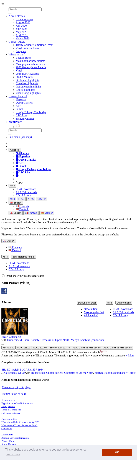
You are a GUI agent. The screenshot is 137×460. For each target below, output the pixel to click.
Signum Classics (25, 118)
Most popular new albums (30, 60)
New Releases (17, 15)
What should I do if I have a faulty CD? (20, 422)
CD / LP (41, 199)
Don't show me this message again (24, 275)
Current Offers (17, 41)
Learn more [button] (13, 454)
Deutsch (24, 209)
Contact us (6, 428)
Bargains (21, 51)
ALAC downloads (26, 192)
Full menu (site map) (20, 136)
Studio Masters (24, 76)
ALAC (31, 199)
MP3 (12, 185)
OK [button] (117, 452)
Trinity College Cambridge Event (34, 44)
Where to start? (17, 54)
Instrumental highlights (28, 86)
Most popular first (94, 312)
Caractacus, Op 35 (14, 372)
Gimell (19, 108)
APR (18, 105)
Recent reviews (24, 19)
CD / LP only (23, 195)
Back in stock (23, 57)
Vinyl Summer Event (27, 48)
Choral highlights (25, 89)
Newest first (90, 308)
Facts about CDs (9, 419)
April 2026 (22, 35)
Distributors (7, 434)
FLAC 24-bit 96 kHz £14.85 (87, 347)
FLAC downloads (26, 189)
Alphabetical (91, 315)
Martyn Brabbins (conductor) (87, 339)
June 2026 (21, 28)
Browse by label (18, 96)
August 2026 (23, 22)
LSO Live (21, 115)
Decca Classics (24, 102)
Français (24, 206)
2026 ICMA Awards (27, 73)
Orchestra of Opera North (54, 339)
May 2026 (21, 32)
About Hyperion (9, 444)
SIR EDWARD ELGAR (22, 369)
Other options (124, 302)
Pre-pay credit (8, 406)
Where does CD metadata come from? (19, 425)
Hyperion (21, 99)
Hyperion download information (17, 403)
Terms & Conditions (11, 409)
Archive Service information (15, 437)
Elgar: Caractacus (11, 336)
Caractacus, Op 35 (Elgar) (16, 387)
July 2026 (21, 25)
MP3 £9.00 (8, 347)
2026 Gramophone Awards (31, 67)
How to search (8, 400)
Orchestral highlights (27, 80)
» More (130, 355)
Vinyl (19, 70)
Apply (19, 182)
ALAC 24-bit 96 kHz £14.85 (117, 347)
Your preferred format (23, 256)
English (17, 213)
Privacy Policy (8, 441)
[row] (68, 332)
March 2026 (22, 38)
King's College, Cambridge (31, 112)
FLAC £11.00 (23, 347)
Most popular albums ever (30, 64)
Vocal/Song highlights (28, 92)
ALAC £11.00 (40, 347)
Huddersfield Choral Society (23, 339)
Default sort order (87, 302)
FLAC (21, 199)
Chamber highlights (27, 83)
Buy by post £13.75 (60, 347)
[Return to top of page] (14, 393)
